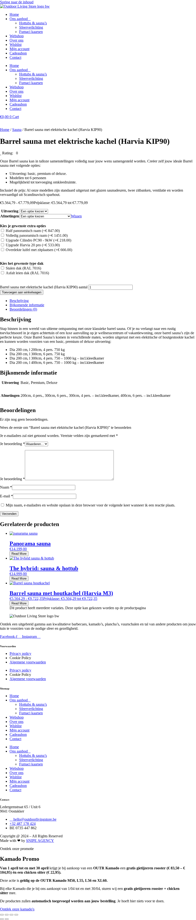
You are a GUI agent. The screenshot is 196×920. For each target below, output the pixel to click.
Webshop (17, 36)
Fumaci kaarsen (31, 32)
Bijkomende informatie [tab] (27, 305)
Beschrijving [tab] (19, 301)
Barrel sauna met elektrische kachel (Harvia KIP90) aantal (43, 287)
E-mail (6, 496)
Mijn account (19, 49)
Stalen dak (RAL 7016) (23, 268)
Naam (6, 487)
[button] (9, 153)
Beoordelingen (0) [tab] (23, 309)
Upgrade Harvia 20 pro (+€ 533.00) (33, 245)
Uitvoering (9, 211)
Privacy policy (20, 653)
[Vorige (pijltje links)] (2, 919)
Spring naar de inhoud (16, 2)
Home (14, 14)
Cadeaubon (18, 53)
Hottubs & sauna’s (33, 23)
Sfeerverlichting (31, 27)
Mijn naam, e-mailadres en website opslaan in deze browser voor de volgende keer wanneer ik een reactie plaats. (90, 505)
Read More (19, 553)
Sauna (17, 130)
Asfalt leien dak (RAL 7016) (27, 273)
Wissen (76, 216)
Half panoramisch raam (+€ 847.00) (33, 231)
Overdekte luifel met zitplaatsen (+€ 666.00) (39, 250)
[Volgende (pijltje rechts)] (7, 919)
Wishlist (16, 45)
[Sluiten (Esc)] (16, 914)
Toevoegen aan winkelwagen (21, 292)
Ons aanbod (19, 19)
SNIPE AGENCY (40, 841)
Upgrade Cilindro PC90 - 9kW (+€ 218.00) (38, 240)
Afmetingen (9, 216)
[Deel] (11, 914)
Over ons (16, 40)
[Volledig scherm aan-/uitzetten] (7, 914)
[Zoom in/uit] (2, 914)
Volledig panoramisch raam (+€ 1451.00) (37, 235)
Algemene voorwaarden (28, 662)
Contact (15, 57)
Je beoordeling (12, 444)
